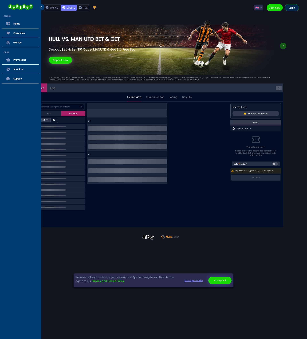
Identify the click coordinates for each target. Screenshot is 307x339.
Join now (274, 7)
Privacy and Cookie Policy (108, 281)
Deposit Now (60, 60)
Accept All (220, 280)
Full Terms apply (193, 79)
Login (292, 7)
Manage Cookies (194, 280)
